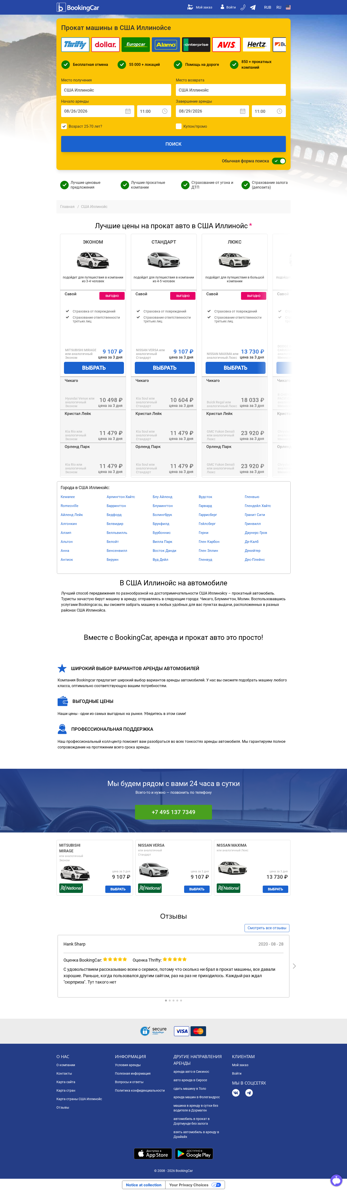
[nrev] (294, 966)
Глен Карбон (209, 542)
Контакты (64, 1073)
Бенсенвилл (117, 551)
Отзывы (62, 1107)
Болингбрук (162, 515)
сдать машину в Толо (190, 1088)
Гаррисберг (208, 515)
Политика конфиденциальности (140, 1090)
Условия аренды (128, 1065)
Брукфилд (161, 524)
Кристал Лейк (78, 413)
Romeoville (69, 506)
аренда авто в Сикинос (191, 1071)
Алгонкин (69, 524)
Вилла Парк (162, 542)
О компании (65, 1065)
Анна (65, 551)
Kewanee (68, 497)
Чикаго (71, 380)
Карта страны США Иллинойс (79, 1099)
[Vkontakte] (236, 1093)
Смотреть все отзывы (267, 928)
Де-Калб (251, 542)
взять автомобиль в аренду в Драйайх (196, 1134)
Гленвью (252, 497)
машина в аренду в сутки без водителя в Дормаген (196, 1108)
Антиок (67, 559)
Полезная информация (133, 1073)
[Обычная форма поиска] (277, 161)
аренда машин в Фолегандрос (197, 1097)
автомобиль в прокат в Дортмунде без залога (192, 1121)
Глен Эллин (208, 551)
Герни (203, 533)
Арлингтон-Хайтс (121, 497)
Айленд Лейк (72, 515)
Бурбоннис (162, 533)
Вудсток (205, 497)
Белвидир (115, 524)
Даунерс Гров (256, 533)
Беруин (112, 559)
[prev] (52, 966)
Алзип (66, 533)
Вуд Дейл (160, 559)
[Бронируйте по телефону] (243, 7)
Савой (70, 293)
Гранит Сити (255, 515)
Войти (231, 7)
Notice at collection (143, 1185)
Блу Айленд (162, 497)
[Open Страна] (288, 7)
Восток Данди (164, 551)
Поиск (173, 144)
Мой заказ (204, 7)
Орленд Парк (77, 446)
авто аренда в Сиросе (190, 1080)
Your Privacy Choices (188, 1185)
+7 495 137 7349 (173, 812)
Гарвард (205, 506)
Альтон (67, 542)
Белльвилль (117, 533)
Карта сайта (65, 1082)
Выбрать (94, 368)
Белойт (113, 542)
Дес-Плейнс (255, 559)
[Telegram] (249, 1093)
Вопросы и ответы (129, 1082)
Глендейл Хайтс (258, 506)
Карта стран (65, 1090)
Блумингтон (163, 506)
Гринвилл (253, 524)
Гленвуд (205, 559)
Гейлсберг (207, 524)
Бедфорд (114, 515)
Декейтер (252, 551)
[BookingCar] (78, 7)
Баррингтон (116, 506)
